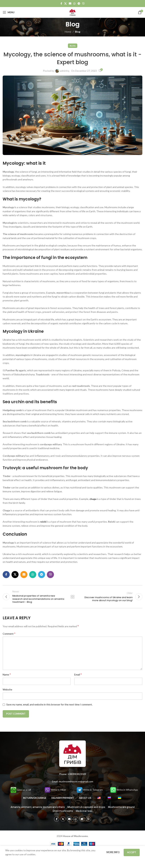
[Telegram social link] (79, 3)
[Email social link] (70, 3)
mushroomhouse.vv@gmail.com (76, 781)
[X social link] (65, 3)
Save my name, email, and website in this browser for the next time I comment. (49, 704)
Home (68, 31)
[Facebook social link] (61, 3)
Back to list (72, 596)
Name (7, 674)
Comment (9, 633)
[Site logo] (72, 12)
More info (113, 852)
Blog (77, 31)
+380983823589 (77, 774)
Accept (131, 852)
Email (78, 674)
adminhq (64, 70)
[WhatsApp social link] (74, 3)
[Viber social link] (83, 3)
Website (7, 689)
